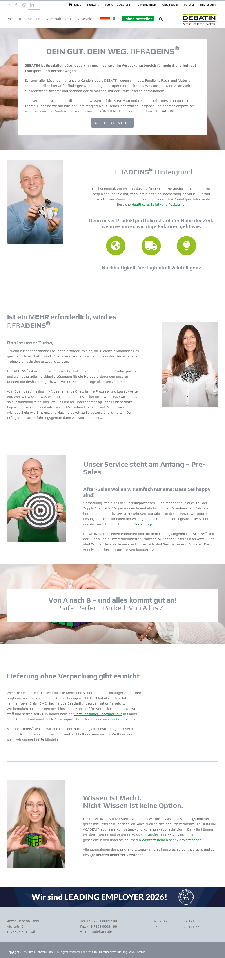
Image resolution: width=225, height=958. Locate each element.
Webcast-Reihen (155, 840)
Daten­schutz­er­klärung (113, 952)
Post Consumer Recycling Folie (98, 714)
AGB (132, 952)
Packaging (177, 204)
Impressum (89, 952)
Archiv (141, 952)
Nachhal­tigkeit (145, 524)
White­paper (191, 840)
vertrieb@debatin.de (96, 931)
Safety (156, 204)
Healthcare (140, 204)
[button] (161, 18)
